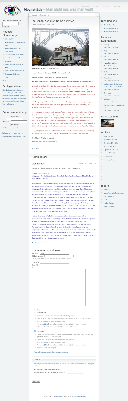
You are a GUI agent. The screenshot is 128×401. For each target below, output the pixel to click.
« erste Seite (108, 156)
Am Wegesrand (14, 101)
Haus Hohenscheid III (111, 31)
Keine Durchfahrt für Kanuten (15, 58)
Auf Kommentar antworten (41, 243)
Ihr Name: (36, 253)
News (96, 6)
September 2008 (109, 149)
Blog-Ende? (9, 39)
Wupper (5, 104)
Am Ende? (107, 99)
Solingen (106, 6)
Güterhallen (6, 98)
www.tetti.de (118, 6)
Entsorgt (106, 44)
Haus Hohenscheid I (110, 25)
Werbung (14, 98)
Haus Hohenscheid (8, 90)
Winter (22, 101)
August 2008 (108, 153)
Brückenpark (20, 95)
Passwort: (6, 121)
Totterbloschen (109, 206)
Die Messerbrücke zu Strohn (14, 54)
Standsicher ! (38, 163)
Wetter (19, 98)
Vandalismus (108, 78)
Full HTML (40, 331)
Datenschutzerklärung (79, 396)
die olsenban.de (109, 196)
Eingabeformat (42, 310)
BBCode (46, 324)
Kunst (7, 101)
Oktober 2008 (108, 146)
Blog (75, 6)
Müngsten (11, 93)
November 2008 (109, 143)
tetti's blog (47, 15)
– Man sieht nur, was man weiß (58, 9)
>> (3, 107)
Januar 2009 (108, 136)
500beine (107, 190)
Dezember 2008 (109, 139)
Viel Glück (8, 61)
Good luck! (107, 93)
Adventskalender (20, 93)
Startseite (34, 15)
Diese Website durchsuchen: (12, 20)
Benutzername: (14, 116)
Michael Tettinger (57, 396)
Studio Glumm (109, 203)
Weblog (40, 15)
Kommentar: (37, 268)
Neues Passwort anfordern (13, 128)
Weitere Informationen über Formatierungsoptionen (51, 352)
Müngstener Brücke (9, 95)
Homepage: (36, 262)
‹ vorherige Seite (109, 160)
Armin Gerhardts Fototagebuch (114, 193)
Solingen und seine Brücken (14, 70)
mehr (4, 80)
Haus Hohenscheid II (111, 28)
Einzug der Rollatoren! (12, 74)
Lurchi (7, 77)
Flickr (106, 200)
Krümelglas (107, 57)
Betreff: (34, 265)
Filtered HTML (41, 312)
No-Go (106, 72)
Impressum (86, 6)
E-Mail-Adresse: (38, 256)
